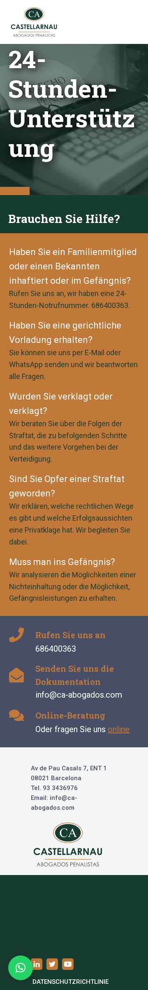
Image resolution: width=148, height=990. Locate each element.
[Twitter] (52, 964)
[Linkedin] (36, 964)
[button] (20, 968)
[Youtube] (68, 964)
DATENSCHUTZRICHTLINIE (70, 981)
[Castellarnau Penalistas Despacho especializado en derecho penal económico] (34, 22)
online (119, 729)
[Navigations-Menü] (129, 22)
